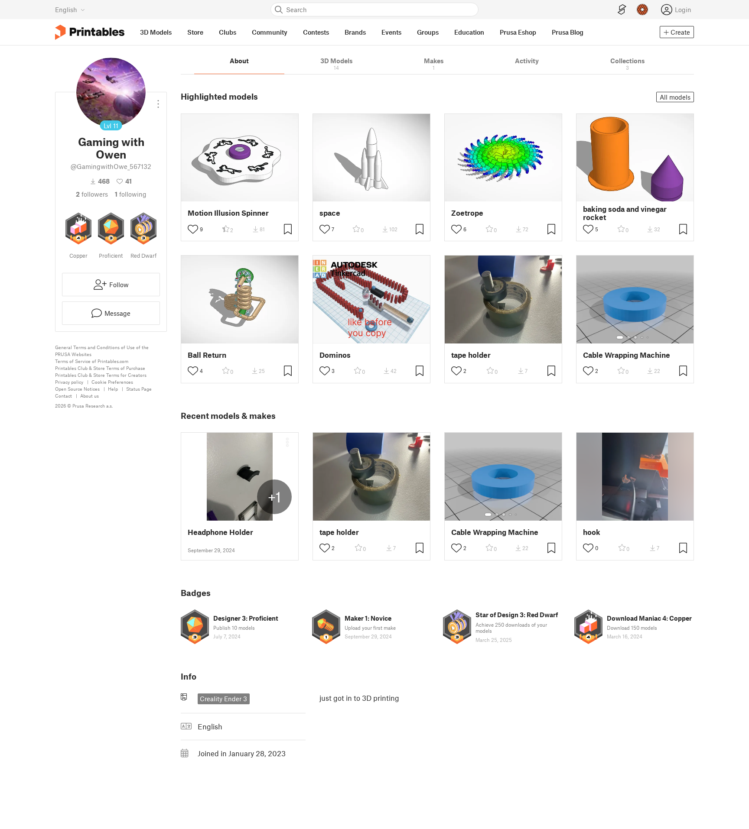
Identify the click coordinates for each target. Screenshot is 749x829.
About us (89, 395)
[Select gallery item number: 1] (619, 337)
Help (113, 389)
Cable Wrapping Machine (626, 355)
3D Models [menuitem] (156, 32)
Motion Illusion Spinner (228, 213)
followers (92, 194)
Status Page (139, 389)
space (329, 213)
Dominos (335, 355)
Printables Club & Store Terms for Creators (101, 375)
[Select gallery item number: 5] (648, 337)
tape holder (471, 355)
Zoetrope (467, 213)
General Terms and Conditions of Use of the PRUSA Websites (102, 350)
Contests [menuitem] (316, 32)
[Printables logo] (89, 32)
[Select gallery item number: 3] (635, 337)
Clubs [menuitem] (227, 32)
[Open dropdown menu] (158, 100)
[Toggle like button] (193, 229)
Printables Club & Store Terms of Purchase (100, 368)
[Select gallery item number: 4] (642, 337)
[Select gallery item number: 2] (628, 337)
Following (131, 194)
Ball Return (207, 355)
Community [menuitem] (269, 32)
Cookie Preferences (112, 382)
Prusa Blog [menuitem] (567, 32)
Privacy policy (69, 382)
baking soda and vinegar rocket (625, 213)
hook (591, 532)
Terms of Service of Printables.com (91, 361)
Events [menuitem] (391, 32)
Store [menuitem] (195, 32)
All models (675, 97)
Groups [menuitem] (428, 32)
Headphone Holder (220, 532)
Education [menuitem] (469, 32)
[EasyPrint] (622, 9)
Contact (63, 395)
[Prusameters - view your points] (642, 9)
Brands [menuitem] (355, 32)
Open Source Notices (77, 389)
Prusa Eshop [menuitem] (518, 32)
